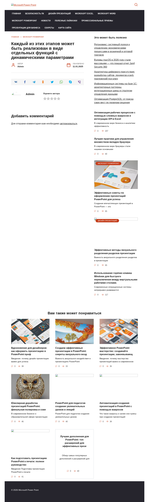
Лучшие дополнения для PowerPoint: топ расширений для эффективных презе (74, 441)
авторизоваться (68, 123)
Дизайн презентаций (59, 13)
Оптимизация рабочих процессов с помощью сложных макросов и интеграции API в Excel (114, 115)
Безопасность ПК (34, 13)
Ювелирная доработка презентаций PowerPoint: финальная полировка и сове (28, 406)
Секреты (49, 28)
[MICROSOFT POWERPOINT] (116, 187)
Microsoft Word (107, 13)
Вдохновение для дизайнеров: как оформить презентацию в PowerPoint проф (29, 351)
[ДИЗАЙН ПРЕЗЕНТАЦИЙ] (116, 244)
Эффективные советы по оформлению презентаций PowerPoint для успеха (110, 196)
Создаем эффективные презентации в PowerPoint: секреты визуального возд (71, 351)
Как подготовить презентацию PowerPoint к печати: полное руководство (29, 461)
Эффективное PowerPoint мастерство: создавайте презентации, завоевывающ (116, 351)
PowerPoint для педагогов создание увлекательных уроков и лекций (70, 406)
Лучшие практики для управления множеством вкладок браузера (114, 140)
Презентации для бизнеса (26, 28)
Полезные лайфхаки (66, 21)
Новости (45, 21)
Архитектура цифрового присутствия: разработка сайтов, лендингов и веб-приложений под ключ (114, 75)
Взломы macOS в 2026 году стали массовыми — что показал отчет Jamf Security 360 (114, 63)
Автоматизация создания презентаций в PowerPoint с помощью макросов (116, 406)
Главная (16, 13)
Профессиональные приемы (97, 21)
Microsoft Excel (84, 13)
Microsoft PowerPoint (24, 21)
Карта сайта (64, 28)
